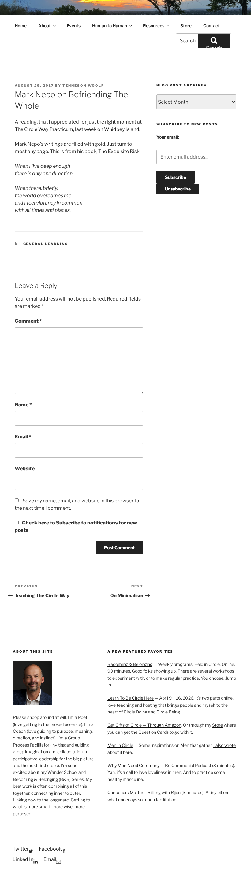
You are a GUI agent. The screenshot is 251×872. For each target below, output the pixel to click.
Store (186, 25)
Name (23, 405)
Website (25, 468)
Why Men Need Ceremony (133, 765)
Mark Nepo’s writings (39, 144)
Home (21, 25)
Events (74, 25)
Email (23, 437)
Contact (211, 25)
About (44, 25)
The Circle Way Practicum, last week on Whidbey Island (77, 129)
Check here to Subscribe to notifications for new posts (76, 526)
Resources (153, 25)
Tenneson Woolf (83, 85)
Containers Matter (125, 792)
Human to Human (109, 25)
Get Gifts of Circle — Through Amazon (144, 725)
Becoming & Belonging (129, 664)
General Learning (45, 244)
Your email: (167, 137)
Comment (28, 321)
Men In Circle (120, 745)
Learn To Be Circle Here (130, 698)
